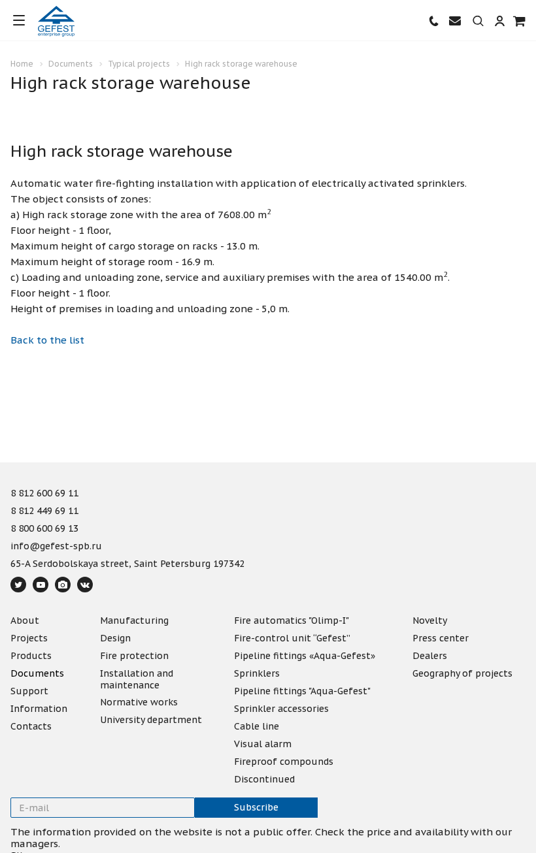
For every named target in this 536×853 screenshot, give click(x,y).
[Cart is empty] (519, 20)
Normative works (139, 702)
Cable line (256, 726)
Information (38, 709)
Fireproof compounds (283, 761)
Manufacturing (134, 620)
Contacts (31, 726)
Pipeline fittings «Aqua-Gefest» (304, 656)
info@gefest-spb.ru (56, 546)
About (24, 620)
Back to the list (47, 340)
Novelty (429, 620)
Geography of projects (462, 673)
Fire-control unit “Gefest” (292, 638)
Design (115, 638)
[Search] (478, 21)
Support (29, 691)
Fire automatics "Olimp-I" (291, 620)
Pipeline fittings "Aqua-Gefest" (302, 691)
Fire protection (134, 656)
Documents (37, 673)
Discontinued (264, 779)
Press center (440, 638)
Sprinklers (257, 673)
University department (151, 720)
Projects (29, 638)
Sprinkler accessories (281, 709)
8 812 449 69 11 (44, 511)
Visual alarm (263, 744)
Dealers (429, 656)
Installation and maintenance (136, 679)
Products (31, 656)
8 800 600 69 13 (44, 529)
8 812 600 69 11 (44, 494)
